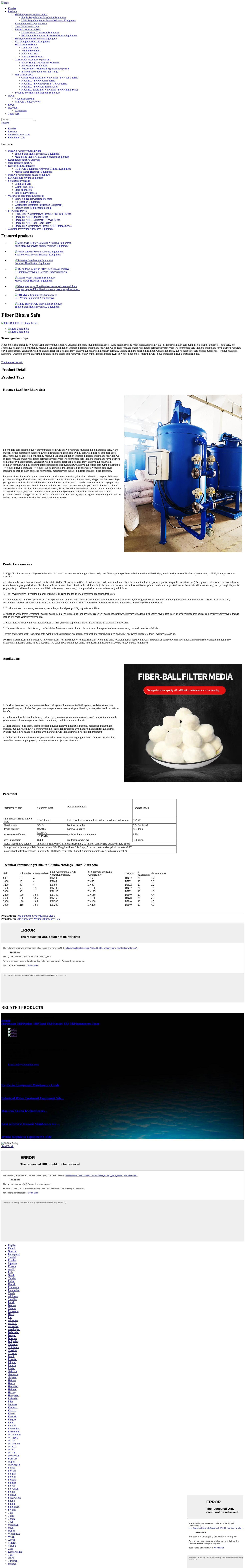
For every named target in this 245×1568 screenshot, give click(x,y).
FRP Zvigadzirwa (24, 74)
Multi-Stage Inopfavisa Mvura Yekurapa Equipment (48, 20)
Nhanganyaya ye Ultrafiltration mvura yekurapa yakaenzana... (47, 289)
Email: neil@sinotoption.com (23, 1064)
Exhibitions (21, 110)
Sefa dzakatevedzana (26, 44)
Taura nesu (14, 113)
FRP (66, 1023)
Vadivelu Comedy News (27, 101)
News (11, 95)
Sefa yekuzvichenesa (32, 56)
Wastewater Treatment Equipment (32, 59)
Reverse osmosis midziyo (28, 29)
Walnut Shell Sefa (30, 50)
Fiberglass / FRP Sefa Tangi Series (39, 86)
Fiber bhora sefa (29, 53)
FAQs (11, 104)
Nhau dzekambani (24, 98)
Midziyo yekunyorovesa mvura (31, 14)
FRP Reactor (8, 1023)
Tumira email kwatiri (12, 362)
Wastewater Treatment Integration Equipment (45, 68)
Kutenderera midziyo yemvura (31, 23)
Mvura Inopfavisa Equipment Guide (26, 1137)
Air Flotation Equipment (34, 65)
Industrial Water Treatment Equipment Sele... (32, 1098)
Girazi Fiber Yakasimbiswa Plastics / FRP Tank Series (49, 77)
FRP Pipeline (24, 1023)
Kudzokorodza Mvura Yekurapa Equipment (38, 254)
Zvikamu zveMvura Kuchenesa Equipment (37, 92)
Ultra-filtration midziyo (27, 26)
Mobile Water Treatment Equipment (40, 32)
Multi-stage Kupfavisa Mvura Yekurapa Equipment (41, 245)
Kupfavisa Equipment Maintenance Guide (30, 1085)
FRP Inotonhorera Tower (84, 1023)
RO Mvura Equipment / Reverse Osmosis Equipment (49, 35)
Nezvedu (13, 107)
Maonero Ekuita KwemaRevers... (24, 1111)
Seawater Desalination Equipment (32, 263)
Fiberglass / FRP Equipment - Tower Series (44, 83)
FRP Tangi (40, 1023)
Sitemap (5, 1020)
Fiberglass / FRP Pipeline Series (38, 80)
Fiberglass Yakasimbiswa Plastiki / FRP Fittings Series (49, 89)
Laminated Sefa (29, 47)
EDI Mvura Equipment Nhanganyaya (34, 298)
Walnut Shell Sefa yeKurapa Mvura (37, 915)
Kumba (12, 8)
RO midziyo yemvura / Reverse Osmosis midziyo (41, 271)
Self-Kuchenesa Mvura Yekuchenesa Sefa (38, 918)
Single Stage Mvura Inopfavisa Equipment (43, 17)
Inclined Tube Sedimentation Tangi (39, 71)
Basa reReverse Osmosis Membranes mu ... (30, 1124)
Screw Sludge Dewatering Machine (40, 62)
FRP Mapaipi (54, 1023)
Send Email (7, 1146)
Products (12, 11)
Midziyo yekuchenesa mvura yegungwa (36, 38)
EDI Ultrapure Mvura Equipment (32, 41)
